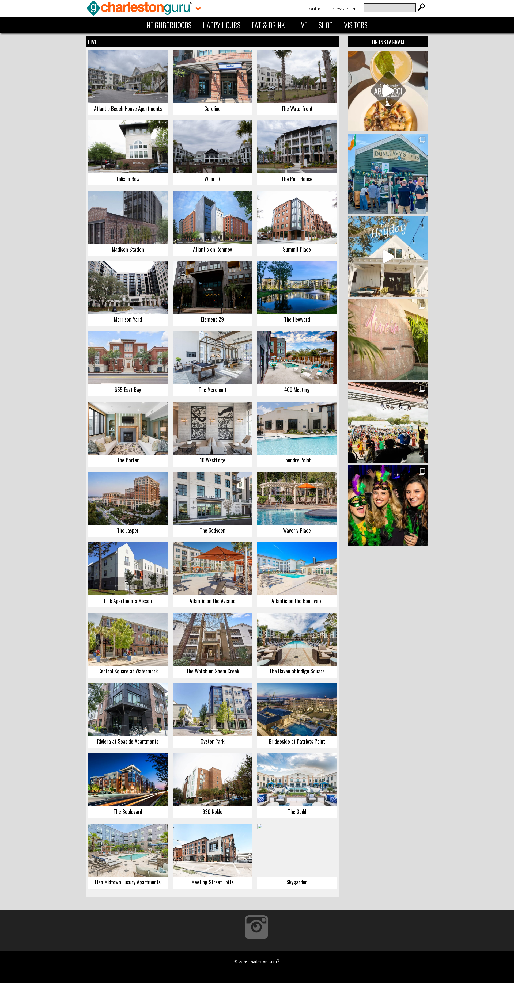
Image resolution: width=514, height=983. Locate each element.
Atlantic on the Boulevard (297, 601)
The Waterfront (297, 108)
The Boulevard (128, 811)
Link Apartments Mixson (128, 601)
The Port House (296, 179)
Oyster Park (212, 741)
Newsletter (344, 8)
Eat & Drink (268, 25)
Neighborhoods (168, 25)
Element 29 (212, 319)
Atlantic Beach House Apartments (128, 108)
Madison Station (128, 249)
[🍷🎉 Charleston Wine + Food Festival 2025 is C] (388, 422)
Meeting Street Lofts (212, 882)
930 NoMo (212, 811)
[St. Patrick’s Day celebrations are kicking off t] (388, 174)
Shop (326, 25)
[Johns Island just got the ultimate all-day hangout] (388, 256)
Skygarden (297, 882)
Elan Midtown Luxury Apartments (128, 882)
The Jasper (128, 530)
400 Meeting (297, 390)
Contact (315, 8)
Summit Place (297, 249)
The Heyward (297, 319)
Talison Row (128, 179)
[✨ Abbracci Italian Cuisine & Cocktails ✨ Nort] (388, 91)
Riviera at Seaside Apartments (127, 741)
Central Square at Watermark (128, 671)
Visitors (356, 25)
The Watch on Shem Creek (212, 671)
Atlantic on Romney (212, 249)
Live (301, 25)
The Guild (297, 811)
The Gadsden (212, 530)
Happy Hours (221, 25)
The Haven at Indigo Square (297, 671)
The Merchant (212, 390)
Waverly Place (297, 530)
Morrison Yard (128, 319)
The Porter (128, 460)
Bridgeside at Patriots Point (297, 741)
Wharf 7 (212, 179)
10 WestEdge (212, 460)
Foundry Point (297, 460)
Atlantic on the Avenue (212, 601)
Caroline (212, 108)
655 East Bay (128, 390)
